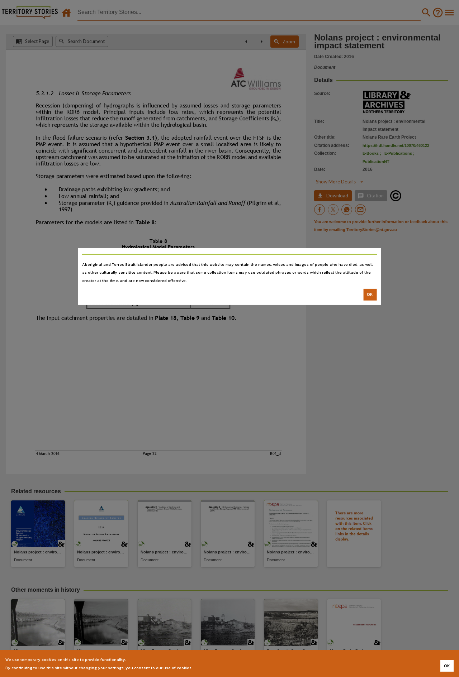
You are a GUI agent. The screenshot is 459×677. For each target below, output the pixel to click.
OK (370, 294)
